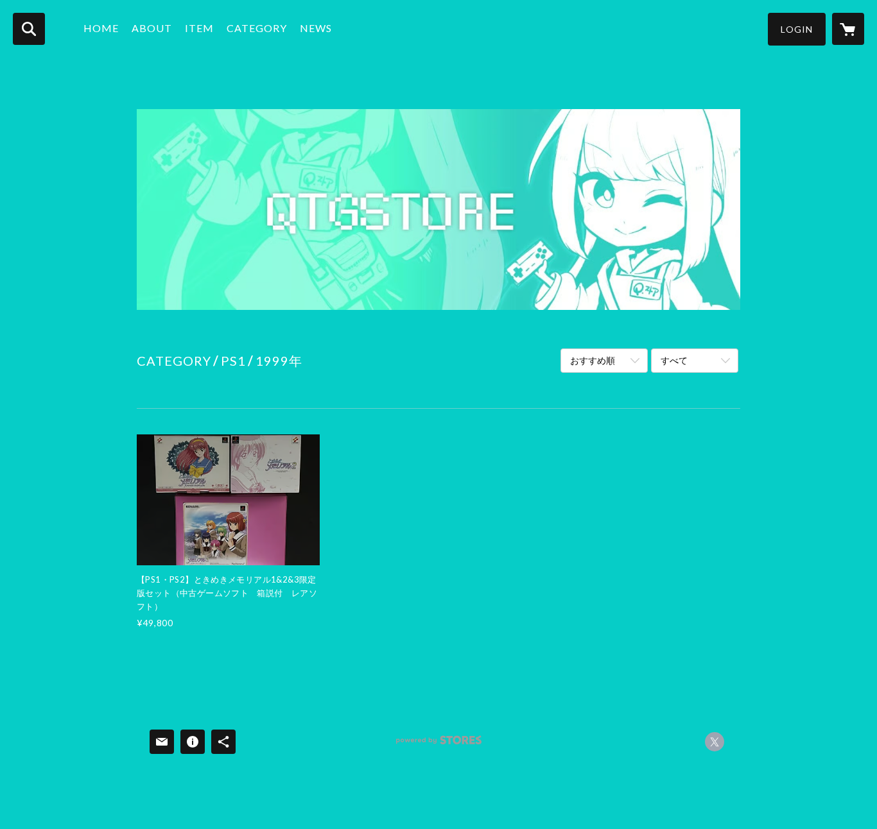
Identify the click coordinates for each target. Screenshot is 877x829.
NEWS (316, 28)
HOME (101, 28)
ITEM (199, 28)
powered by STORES (438, 744)
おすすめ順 (592, 360)
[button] (797, 29)
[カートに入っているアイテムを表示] (848, 29)
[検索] (29, 29)
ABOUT (152, 28)
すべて (674, 360)
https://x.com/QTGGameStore (714, 741)
